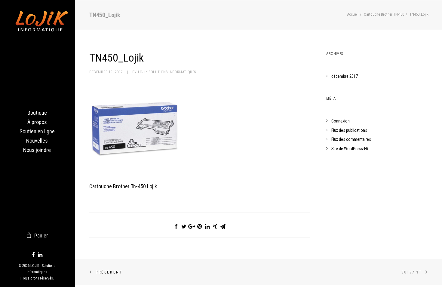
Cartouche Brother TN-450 (384, 14)
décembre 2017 (344, 76)
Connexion (340, 121)
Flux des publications (349, 130)
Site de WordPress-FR (349, 148)
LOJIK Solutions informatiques (167, 72)
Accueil (352, 14)
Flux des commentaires (351, 139)
